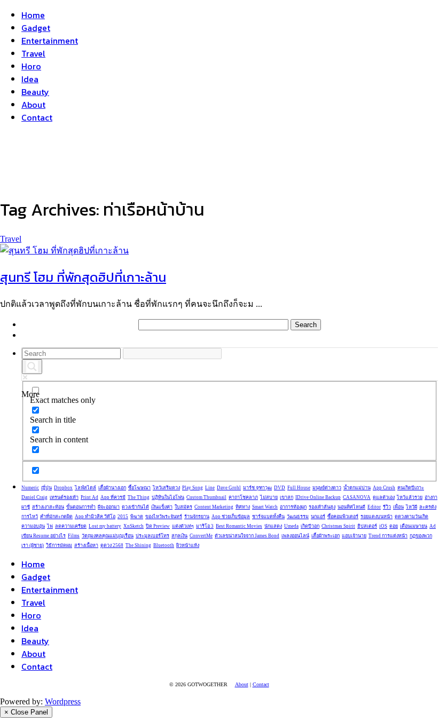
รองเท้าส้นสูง (322, 507)
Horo (31, 66)
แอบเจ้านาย (354, 535)
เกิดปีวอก (310, 526)
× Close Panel (26, 712)
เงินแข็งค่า (162, 507)
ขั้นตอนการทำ (81, 507)
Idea (29, 79)
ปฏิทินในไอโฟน (168, 497)
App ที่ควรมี (113, 497)
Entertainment (49, 40)
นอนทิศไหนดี (351, 507)
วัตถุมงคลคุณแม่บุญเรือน (108, 535)
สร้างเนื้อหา (86, 545)
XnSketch (133, 526)
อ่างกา (431, 497)
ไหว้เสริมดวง (166, 487)
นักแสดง (273, 526)
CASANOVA (357, 497)
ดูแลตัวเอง (384, 497)
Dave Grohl (229, 487)
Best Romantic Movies (239, 526)
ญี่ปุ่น (46, 487)
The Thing (139, 497)
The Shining (138, 545)
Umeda (291, 526)
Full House (298, 487)
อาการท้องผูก (293, 507)
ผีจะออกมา (109, 507)
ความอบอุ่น (33, 526)
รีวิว (387, 507)
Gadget (35, 27)
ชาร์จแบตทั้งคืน (268, 516)
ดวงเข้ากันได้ (135, 507)
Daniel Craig (34, 497)
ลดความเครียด (71, 526)
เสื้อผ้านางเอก (112, 487)
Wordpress (63, 701)
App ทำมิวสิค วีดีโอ (95, 516)
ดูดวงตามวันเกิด (411, 516)
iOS (383, 526)
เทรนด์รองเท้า (64, 497)
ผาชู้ (25, 507)
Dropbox (63, 487)
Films (74, 535)
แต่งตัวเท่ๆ (183, 526)
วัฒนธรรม (298, 516)
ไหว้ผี (411, 507)
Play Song (192, 487)
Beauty (35, 91)
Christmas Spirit (338, 526)
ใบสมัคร (183, 507)
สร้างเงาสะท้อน (48, 507)
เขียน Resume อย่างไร (43, 535)
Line (210, 487)
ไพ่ (50, 526)
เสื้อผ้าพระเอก (325, 535)
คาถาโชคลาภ (243, 497)
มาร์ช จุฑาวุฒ (257, 487)
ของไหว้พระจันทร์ (163, 516)
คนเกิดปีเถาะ (410, 487)
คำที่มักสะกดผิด (56, 516)
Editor (374, 507)
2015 (122, 516)
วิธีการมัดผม (59, 545)
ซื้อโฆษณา (139, 487)
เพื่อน (398, 507)
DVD (279, 487)
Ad (432, 526)
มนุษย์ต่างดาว (326, 487)
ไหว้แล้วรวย (409, 497)
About (33, 104)
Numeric (30, 487)
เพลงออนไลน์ (295, 535)
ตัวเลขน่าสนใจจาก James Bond (247, 535)
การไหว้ (29, 516)
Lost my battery (105, 526)
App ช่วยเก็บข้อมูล (230, 516)
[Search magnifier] (32, 366)
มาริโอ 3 (205, 526)
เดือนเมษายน (413, 526)
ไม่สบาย (269, 497)
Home (33, 15)
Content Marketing (213, 507)
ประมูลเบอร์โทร (152, 535)
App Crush (384, 487)
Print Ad (89, 497)
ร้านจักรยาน (196, 516)
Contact (36, 117)
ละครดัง (427, 507)
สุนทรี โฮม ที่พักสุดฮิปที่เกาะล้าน (83, 277)
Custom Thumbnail (206, 497)
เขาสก (286, 497)
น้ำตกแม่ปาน (357, 487)
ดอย (393, 526)
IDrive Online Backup (318, 497)
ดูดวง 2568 (111, 545)
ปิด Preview (158, 526)
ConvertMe (201, 535)
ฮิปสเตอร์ (367, 526)
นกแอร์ (318, 516)
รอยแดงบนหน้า (376, 516)
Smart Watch (265, 507)
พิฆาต (136, 516)
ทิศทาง (243, 507)
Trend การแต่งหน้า (388, 535)
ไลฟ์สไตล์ (85, 487)
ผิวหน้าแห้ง (187, 545)
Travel (33, 53)
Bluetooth (163, 545)
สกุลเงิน (179, 535)
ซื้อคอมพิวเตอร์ (342, 516)
